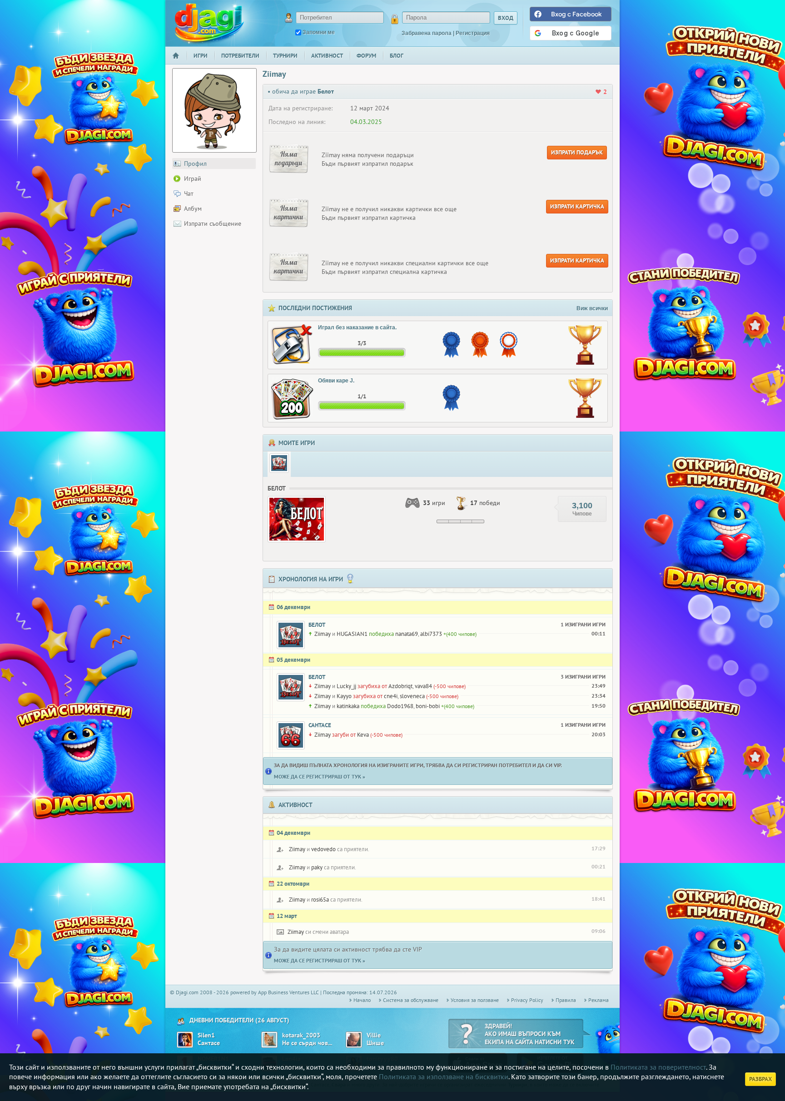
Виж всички (592, 308)
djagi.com (209, 22)
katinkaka (348, 706)
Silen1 (206, 1035)
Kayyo (344, 696)
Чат (189, 193)
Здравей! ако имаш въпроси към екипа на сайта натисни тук (530, 1034)
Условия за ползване (475, 1000)
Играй (192, 178)
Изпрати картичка (577, 206)
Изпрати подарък (577, 152)
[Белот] (279, 463)
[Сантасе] (291, 735)
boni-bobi (428, 706)
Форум (366, 56)
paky (317, 867)
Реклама (598, 1000)
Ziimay (322, 634)
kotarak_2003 (301, 1035)
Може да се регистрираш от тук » (319, 776)
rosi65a (320, 899)
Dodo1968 (400, 706)
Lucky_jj (346, 686)
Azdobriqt (400, 686)
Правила (566, 1000)
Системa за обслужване (410, 1000)
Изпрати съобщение (212, 223)
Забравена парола (427, 33)
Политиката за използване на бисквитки (443, 1076)
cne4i (390, 696)
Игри (201, 56)
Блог (396, 56)
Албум (193, 208)
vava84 (423, 686)
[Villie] (354, 1040)
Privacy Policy (527, 1000)
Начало (179, 61)
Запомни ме (319, 32)
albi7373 (431, 634)
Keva (363, 735)
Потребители (240, 56)
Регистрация (473, 33)
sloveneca (412, 696)
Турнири (285, 56)
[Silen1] (185, 1040)
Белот (316, 625)
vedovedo (323, 849)
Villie (374, 1035)
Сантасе (319, 725)
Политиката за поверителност (658, 1066)
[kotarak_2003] (269, 1040)
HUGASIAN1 (352, 634)
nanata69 (406, 634)
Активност (327, 56)
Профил (195, 163)
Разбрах (760, 1079)
